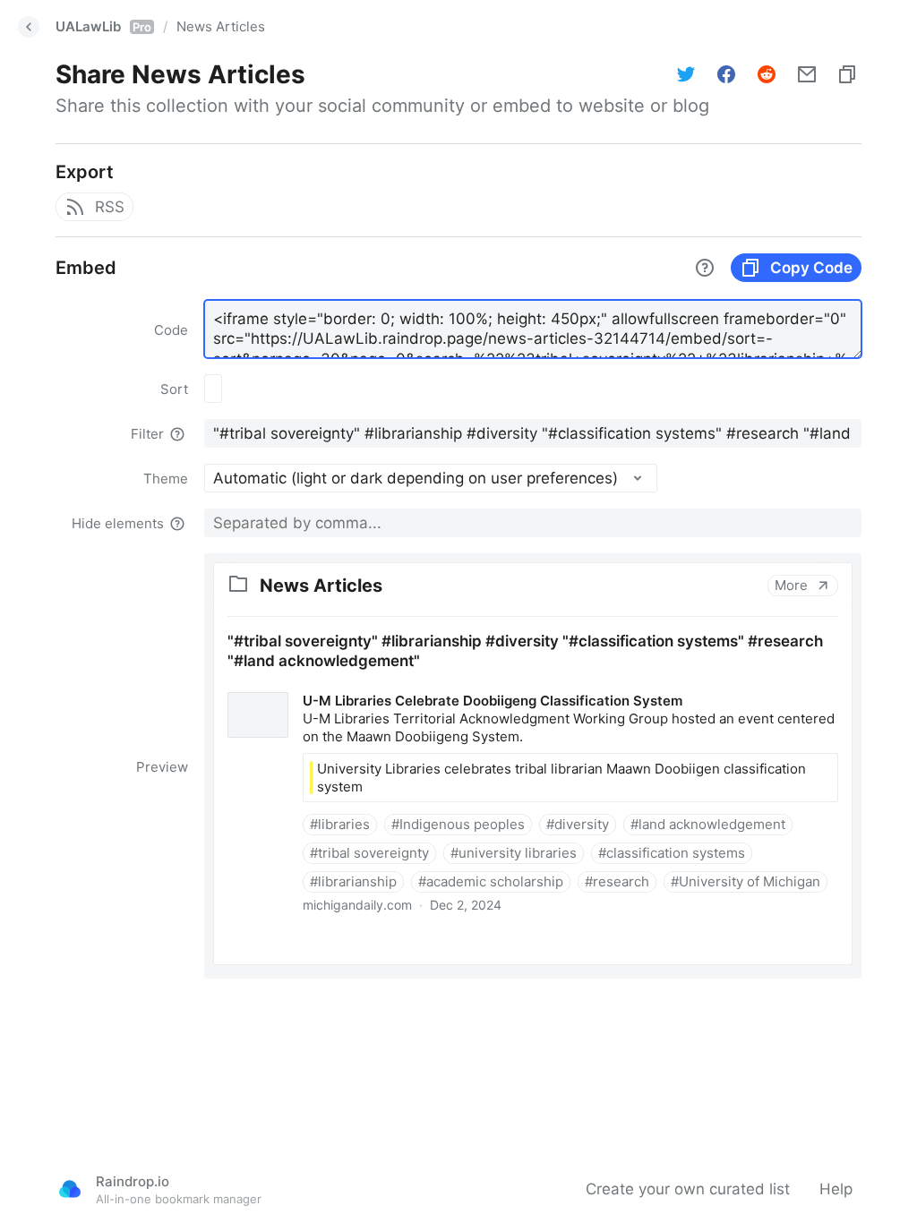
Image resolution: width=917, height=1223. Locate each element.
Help (836, 1189)
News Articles (220, 26)
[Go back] (28, 27)
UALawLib (103, 26)
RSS (109, 207)
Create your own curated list (688, 1189)
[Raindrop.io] (70, 1189)
